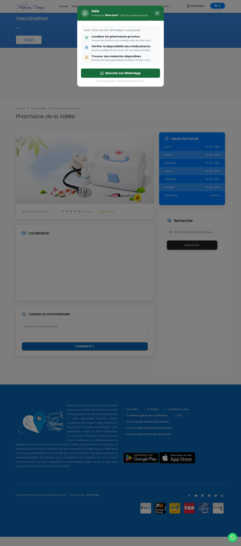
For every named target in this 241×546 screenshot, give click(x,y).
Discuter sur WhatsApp (123, 73)
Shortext (111, 15)
